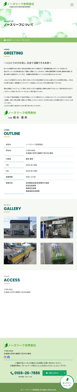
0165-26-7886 (27, 373)
